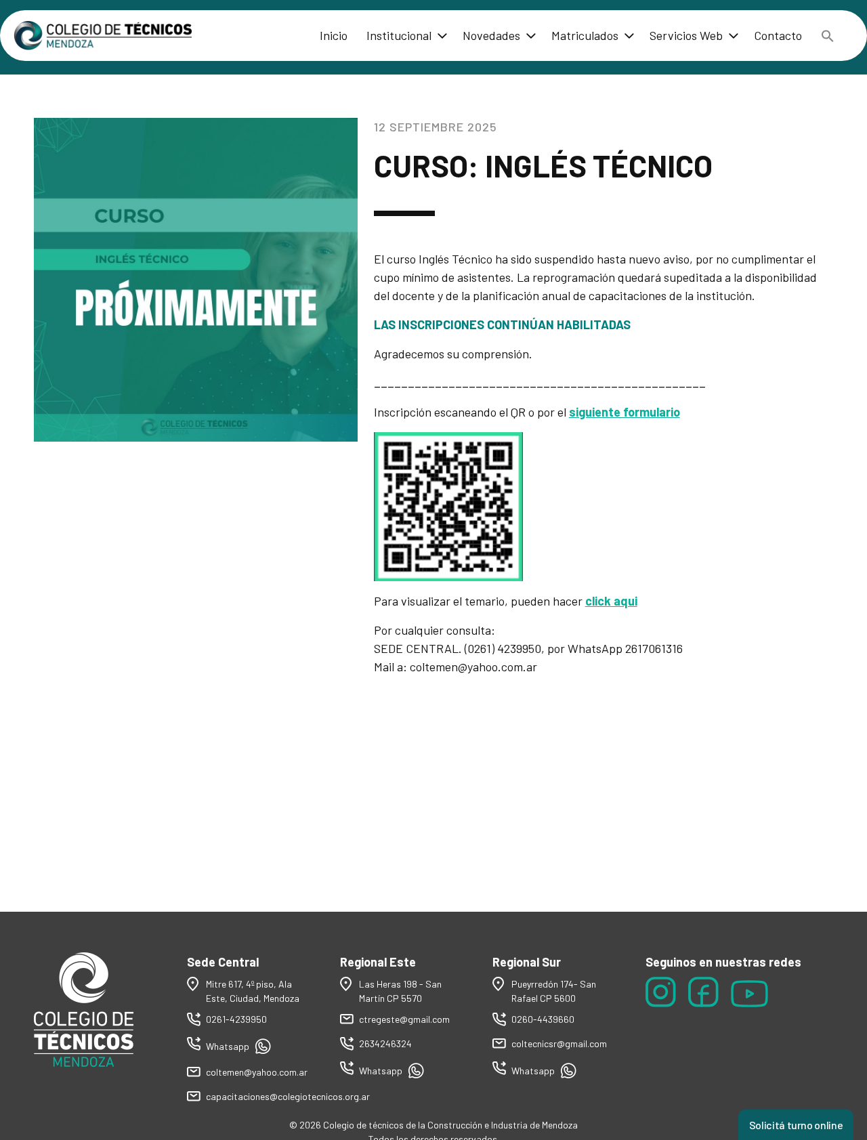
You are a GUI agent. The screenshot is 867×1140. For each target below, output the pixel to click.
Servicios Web (686, 35)
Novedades (491, 35)
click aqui (611, 600)
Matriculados (584, 35)
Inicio (333, 35)
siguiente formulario (624, 411)
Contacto (778, 35)
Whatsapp (228, 1046)
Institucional (398, 35)
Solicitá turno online (796, 1124)
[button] (828, 35)
